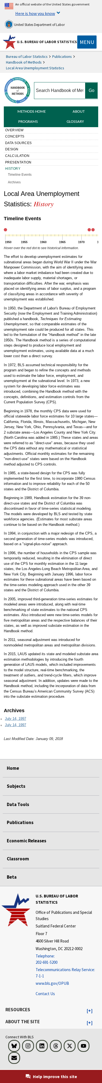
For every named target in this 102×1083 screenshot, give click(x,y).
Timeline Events (20, 175)
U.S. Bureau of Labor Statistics (47, 41)
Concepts (14, 136)
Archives (14, 182)
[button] (89, 1011)
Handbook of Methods (24, 62)
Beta (12, 877)
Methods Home (31, 112)
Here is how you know (35, 13)
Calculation (17, 156)
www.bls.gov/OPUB (52, 983)
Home (13, 768)
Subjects (16, 786)
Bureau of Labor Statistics (27, 56)
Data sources (18, 143)
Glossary (75, 122)
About (79, 112)
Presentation (18, 162)
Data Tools (18, 804)
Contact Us (45, 993)
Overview (14, 130)
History (13, 169)
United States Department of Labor (39, 24)
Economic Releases (26, 841)
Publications (62, 56)
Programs (28, 122)
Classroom (18, 859)
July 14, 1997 (15, 719)
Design (11, 149)
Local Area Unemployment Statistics (35, 67)
